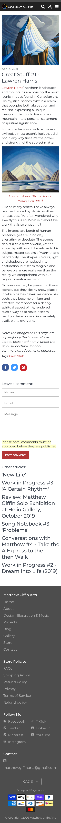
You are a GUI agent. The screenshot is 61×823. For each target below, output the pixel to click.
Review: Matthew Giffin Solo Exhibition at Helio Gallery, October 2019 (28, 506)
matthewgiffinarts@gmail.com (29, 768)
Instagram (17, 742)
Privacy (9, 689)
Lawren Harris (12, 88)
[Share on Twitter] (14, 367)
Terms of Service (17, 696)
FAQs (7, 668)
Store (7, 643)
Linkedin (43, 728)
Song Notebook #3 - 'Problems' (27, 527)
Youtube (43, 735)
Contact (10, 649)
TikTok (41, 721)
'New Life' (14, 475)
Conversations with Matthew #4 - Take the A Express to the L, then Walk (30, 547)
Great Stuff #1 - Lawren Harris (20, 77)
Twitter (14, 728)
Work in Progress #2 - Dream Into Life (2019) (30, 568)
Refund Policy (15, 682)
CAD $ (28, 781)
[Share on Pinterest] (23, 367)
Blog (7, 629)
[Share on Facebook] (5, 367)
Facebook (16, 721)
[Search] (42, 6)
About (8, 609)
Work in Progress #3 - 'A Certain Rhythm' (29, 486)
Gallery (9, 636)
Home (8, 602)
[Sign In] (49, 6)
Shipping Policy (16, 675)
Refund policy (15, 702)
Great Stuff (16, 356)
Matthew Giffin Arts (43, 817)
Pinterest (16, 735)
